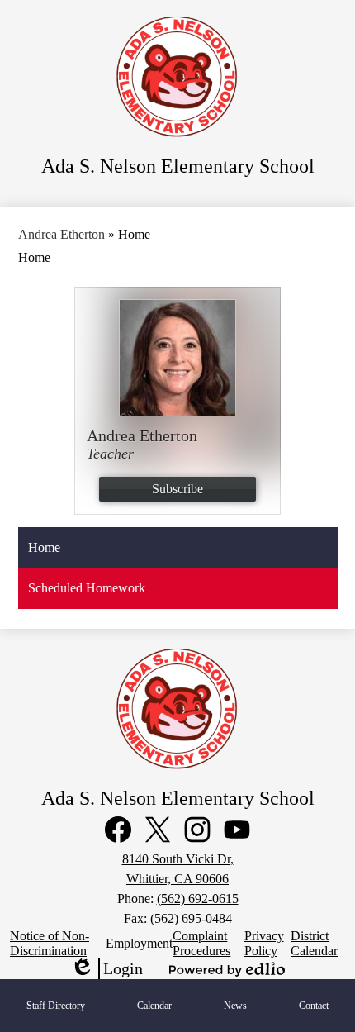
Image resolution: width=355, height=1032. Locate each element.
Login (106, 969)
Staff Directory (55, 1005)
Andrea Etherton (61, 234)
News (235, 1005)
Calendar (154, 1005)
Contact (314, 1005)
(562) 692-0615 (198, 899)
